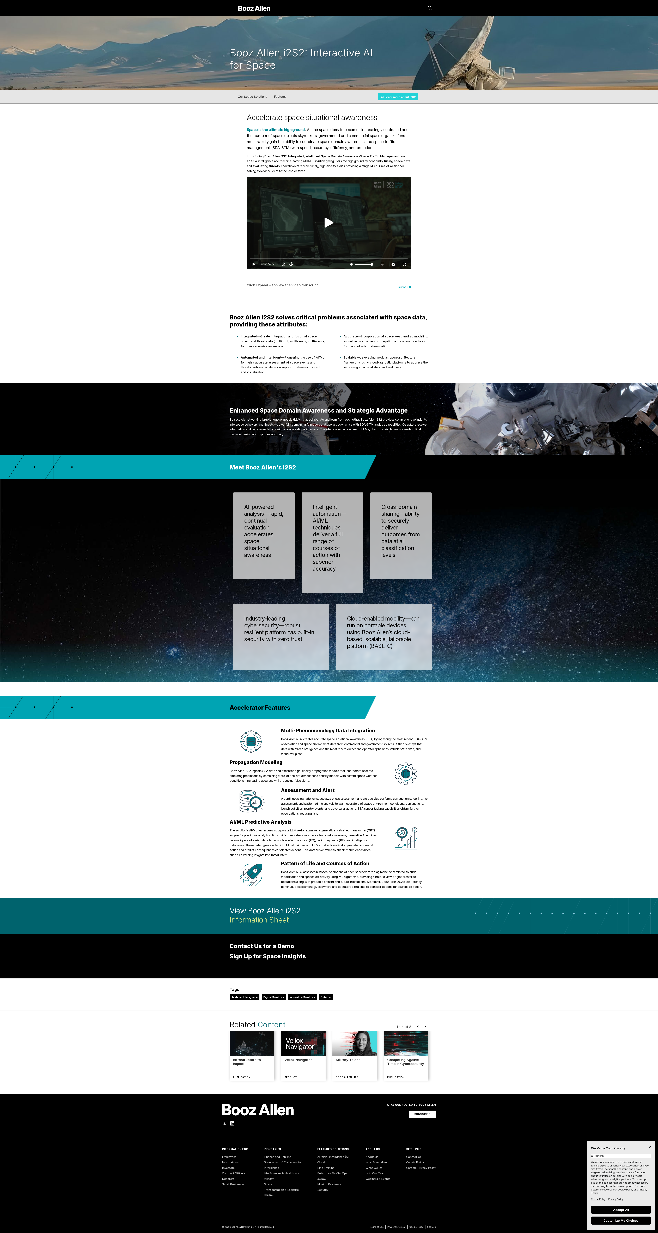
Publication (242, 1077)
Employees (229, 1157)
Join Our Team (375, 1173)
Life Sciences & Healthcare (281, 1173)
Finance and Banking (277, 1157)
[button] (430, 8)
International (230, 1162)
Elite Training (325, 1168)
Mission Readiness (329, 1184)
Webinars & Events (378, 1179)
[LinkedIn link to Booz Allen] (232, 1123)
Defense (326, 997)
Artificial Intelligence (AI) (333, 1157)
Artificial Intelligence (244, 997)
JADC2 (321, 1179)
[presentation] (418, 1026)
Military (269, 1179)
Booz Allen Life (347, 1077)
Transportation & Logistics (281, 1190)
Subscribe (422, 1114)
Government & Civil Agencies (283, 1162)
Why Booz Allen (376, 1162)
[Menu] (225, 8)
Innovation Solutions (302, 997)
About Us (372, 1157)
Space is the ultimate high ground (276, 129)
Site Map (431, 1227)
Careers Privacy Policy (421, 1168)
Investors (228, 1168)
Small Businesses (233, 1184)
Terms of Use (376, 1227)
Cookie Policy (415, 1162)
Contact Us (414, 1157)
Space (268, 1184)
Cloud (321, 1162)
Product (290, 1077)
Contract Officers (233, 1173)
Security (322, 1190)
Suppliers (228, 1179)
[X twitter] (224, 1123)
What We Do (374, 1168)
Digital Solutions (273, 997)
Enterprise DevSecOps (332, 1173)
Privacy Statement (396, 1227)
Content (271, 1024)
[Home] (254, 8)
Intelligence (271, 1168)
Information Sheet (259, 919)
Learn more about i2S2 (400, 97)
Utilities (269, 1195)
